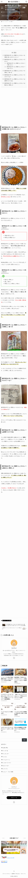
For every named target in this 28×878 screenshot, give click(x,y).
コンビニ (5, 756)
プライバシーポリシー (7, 873)
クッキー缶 (5, 750)
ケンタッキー (6, 753)
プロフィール (14, 797)
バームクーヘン (6, 759)
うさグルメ (14, 648)
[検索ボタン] (26, 1)
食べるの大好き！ (14, 1)
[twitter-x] (14, 658)
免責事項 (13, 873)
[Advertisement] (14, 106)
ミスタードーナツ (7, 762)
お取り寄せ (5, 747)
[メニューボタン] (1, 1)
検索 (24, 739)
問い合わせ (18, 873)
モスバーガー (6, 765)
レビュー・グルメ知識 (7, 620)
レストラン (5, 768)
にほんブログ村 (10, 857)
